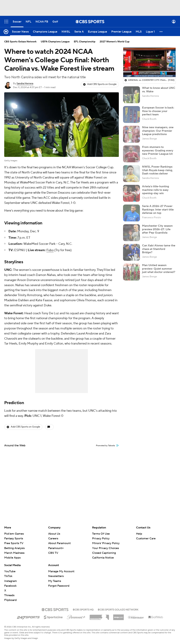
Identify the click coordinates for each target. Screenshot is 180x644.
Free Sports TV (13, 543)
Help (139, 533)
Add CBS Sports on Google (102, 84)
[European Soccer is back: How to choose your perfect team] (131, 114)
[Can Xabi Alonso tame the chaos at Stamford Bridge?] (131, 252)
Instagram (10, 581)
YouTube (9, 571)
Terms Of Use (101, 533)
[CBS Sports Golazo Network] (118, 609)
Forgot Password (58, 586)
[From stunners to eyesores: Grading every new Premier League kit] (131, 153)
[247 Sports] (28, 616)
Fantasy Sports (13, 538)
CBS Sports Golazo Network (20, 41)
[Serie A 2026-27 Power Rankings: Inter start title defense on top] (131, 213)
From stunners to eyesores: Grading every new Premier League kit (157, 150)
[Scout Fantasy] (136, 617)
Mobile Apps (12, 557)
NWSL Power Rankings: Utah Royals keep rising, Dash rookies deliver (157, 170)
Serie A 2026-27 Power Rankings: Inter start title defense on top (158, 209)
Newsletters (56, 576)
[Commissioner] (99, 616)
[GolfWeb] (155, 617)
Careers (53, 538)
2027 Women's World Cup (115, 41)
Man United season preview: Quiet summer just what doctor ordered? (158, 268)
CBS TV (53, 553)
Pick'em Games (14, 533)
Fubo (50, 250)
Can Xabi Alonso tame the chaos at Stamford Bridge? (158, 249)
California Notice (103, 554)
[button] (6, 21)
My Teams (54, 581)
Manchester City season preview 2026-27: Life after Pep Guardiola (157, 229)
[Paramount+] (76, 616)
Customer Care (146, 538)
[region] (149, 62)
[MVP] (118, 616)
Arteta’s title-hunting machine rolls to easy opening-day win (155, 190)
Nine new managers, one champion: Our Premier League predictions (157, 131)
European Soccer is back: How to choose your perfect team (158, 111)
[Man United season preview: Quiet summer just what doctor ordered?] (131, 272)
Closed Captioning (104, 549)
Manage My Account (61, 571)
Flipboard (10, 600)
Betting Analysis (14, 548)
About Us (54, 533)
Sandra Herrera (25, 83)
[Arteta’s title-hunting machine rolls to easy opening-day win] (131, 193)
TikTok (8, 576)
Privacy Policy (101, 538)
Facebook (10, 586)
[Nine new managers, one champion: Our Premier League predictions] (131, 134)
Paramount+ (56, 548)
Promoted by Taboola (105, 445)
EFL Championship (84, 41)
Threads (9, 595)
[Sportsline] (53, 617)
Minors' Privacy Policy (106, 543)
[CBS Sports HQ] (83, 609)
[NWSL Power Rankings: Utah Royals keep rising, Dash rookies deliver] (131, 173)
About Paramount (59, 543)
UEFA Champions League (55, 41)
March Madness (14, 553)
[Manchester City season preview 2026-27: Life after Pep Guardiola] (131, 232)
